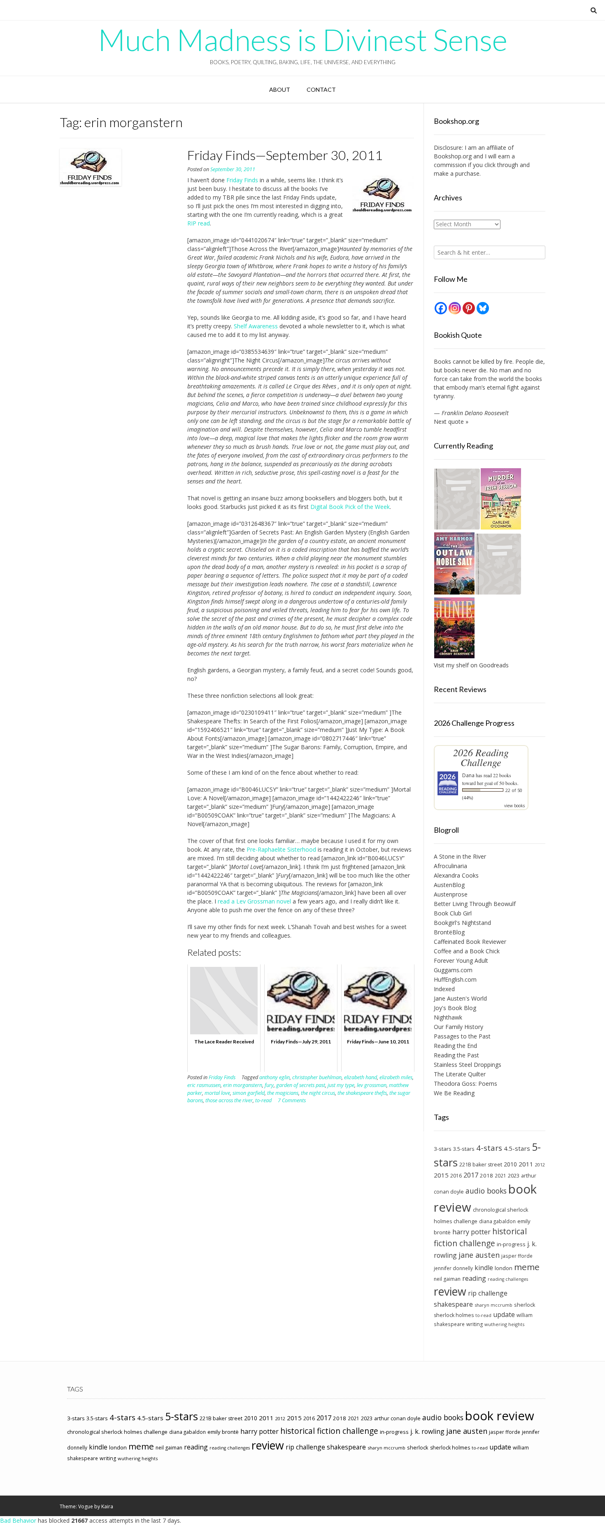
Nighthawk (448, 1017)
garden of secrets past (300, 1085)
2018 (486, 1175)
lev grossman (371, 1085)
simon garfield (249, 1092)
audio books (486, 1191)
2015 (441, 1175)
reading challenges (508, 1279)
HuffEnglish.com (455, 979)
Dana (468, 775)
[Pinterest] (469, 308)
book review (499, 1416)
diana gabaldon (497, 1221)
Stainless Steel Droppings (467, 1064)
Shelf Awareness (256, 326)
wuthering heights (504, 1324)
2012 (540, 1164)
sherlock (524, 1304)
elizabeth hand (360, 1077)
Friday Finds (242, 180)
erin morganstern (242, 1085)
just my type (341, 1085)
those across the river (229, 1100)
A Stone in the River (460, 856)
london (503, 1268)
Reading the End (455, 1046)
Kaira (107, 1506)
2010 (510, 1164)
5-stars (181, 1416)
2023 (513, 1175)
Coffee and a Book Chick (467, 951)
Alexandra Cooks (456, 875)
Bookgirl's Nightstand (462, 923)
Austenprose (451, 894)
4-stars (489, 1148)
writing (474, 1324)
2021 (500, 1175)
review (450, 1291)
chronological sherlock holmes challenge (117, 1431)
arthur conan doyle (397, 1418)
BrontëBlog (449, 932)
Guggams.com (453, 970)
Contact (321, 89)
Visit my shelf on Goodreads (471, 665)
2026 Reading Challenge (481, 757)
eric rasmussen (204, 1085)
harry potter (471, 1231)
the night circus (318, 1092)
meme (527, 1267)
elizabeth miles (395, 1077)
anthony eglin (274, 1077)
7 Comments (292, 1100)
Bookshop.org (453, 156)
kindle (484, 1267)
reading (474, 1278)
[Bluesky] (483, 308)
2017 (470, 1175)
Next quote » (451, 421)
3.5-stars (464, 1148)
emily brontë (223, 1431)
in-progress (511, 1244)
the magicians (282, 1092)
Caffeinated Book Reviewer (470, 941)
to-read (263, 1100)
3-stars (442, 1148)
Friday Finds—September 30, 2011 (285, 155)
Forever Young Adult (461, 960)
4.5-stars (517, 1148)
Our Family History (458, 1027)
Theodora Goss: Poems (465, 1083)
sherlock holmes (454, 1315)
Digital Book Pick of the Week (350, 507)
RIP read (198, 223)
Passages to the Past (462, 1036)
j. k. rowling (427, 1431)
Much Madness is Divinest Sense (302, 39)
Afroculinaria (450, 866)
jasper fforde (517, 1255)
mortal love (217, 1092)
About (279, 89)
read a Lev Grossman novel (254, 901)
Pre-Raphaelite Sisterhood (281, 849)
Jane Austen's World (460, 998)
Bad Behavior (18, 1520)
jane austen (479, 1255)
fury (269, 1085)
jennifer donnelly (453, 1268)
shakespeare (453, 1304)
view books (514, 805)
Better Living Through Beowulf (475, 904)
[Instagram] (455, 308)
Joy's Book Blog (455, 1008)
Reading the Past (456, 1055)
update (504, 1314)
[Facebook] (441, 308)
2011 (526, 1164)
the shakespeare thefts (362, 1092)
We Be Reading (454, 1093)
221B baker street (480, 1164)
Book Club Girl (453, 913)
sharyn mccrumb (493, 1305)
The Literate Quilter (460, 1074)
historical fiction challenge (480, 1237)
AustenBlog (449, 885)
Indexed (444, 989)
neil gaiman (447, 1278)
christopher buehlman (317, 1077)
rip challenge (487, 1293)
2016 (456, 1175)
